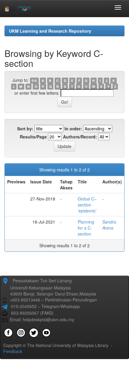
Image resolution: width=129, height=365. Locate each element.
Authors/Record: (80, 137)
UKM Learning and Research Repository (50, 31)
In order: (73, 129)
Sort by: (25, 129)
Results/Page (33, 137)
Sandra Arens (109, 225)
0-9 (34, 80)
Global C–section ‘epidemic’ (87, 205)
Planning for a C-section (86, 228)
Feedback (12, 351)
